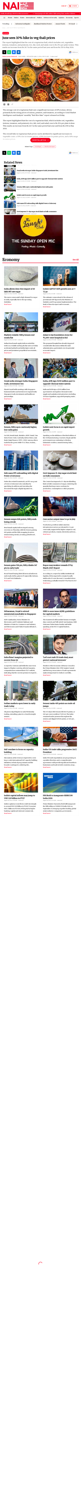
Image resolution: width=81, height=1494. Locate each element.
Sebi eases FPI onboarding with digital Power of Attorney (36, 192)
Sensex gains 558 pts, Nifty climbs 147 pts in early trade (20, 566)
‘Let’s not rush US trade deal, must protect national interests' (58, 658)
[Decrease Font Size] (8, 104)
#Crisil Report (38, 146)
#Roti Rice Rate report (49, 146)
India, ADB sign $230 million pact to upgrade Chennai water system (40, 168)
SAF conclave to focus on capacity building (18, 750)
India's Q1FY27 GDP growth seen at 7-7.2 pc (59, 290)
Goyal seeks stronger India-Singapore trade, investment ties (21, 382)
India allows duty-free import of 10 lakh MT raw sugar (19, 290)
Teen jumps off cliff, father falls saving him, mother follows (31, 13)
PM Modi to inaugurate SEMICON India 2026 (58, 796)
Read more (8, 304)
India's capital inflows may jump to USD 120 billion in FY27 (19, 796)
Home (3, 28)
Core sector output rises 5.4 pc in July (59, 519)
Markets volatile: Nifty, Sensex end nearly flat (19, 336)
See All (76, 260)
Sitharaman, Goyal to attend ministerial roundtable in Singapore (20, 612)
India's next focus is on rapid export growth (32, 184)
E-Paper (74, 6)
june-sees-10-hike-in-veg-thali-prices (16, 27)
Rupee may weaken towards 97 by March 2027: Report (58, 566)
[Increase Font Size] (4, 104)
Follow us (75, 52)
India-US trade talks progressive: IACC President (60, 750)
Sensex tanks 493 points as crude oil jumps (59, 704)
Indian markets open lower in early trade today (19, 704)
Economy (5, 33)
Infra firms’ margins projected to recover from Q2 (18, 658)
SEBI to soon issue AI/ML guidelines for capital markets (59, 612)
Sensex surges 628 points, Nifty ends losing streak (34, 209)
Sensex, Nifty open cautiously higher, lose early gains (35, 176)
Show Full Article (39, 140)
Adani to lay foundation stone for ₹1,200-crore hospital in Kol (58, 336)
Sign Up (63, 6)
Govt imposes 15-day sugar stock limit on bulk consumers (37, 200)
